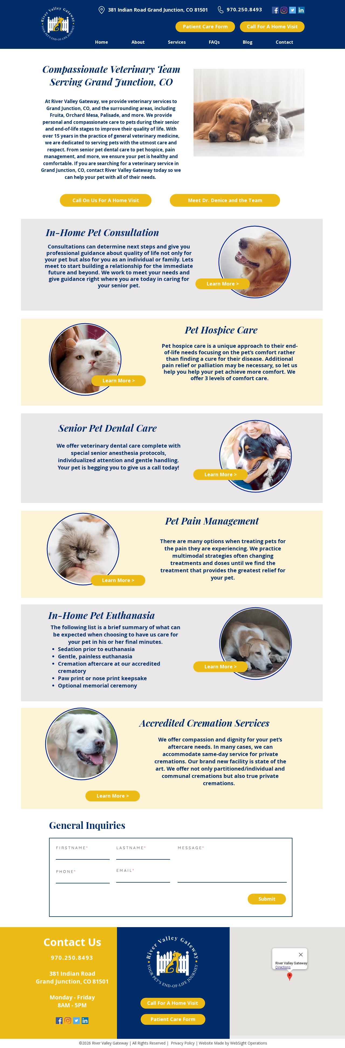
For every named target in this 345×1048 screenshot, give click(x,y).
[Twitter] (292, 10)
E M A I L (124, 870)
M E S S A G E (190, 848)
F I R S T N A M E (70, 848)
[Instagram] (284, 10)
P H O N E (64, 871)
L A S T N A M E (129, 848)
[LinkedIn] (301, 10)
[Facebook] (275, 10)
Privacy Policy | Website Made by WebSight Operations (219, 1043)
